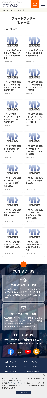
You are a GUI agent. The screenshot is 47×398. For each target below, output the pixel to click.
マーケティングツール (13, 367)
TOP (3, 10)
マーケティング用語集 (31, 371)
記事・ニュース (10, 362)
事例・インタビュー (12, 371)
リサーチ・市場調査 (31, 367)
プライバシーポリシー (15, 383)
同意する (23, 392)
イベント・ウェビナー (31, 362)
